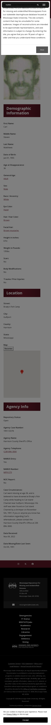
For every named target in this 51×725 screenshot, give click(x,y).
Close (42, 50)
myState (9, 5)
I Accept (25, 720)
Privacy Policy (11, 714)
